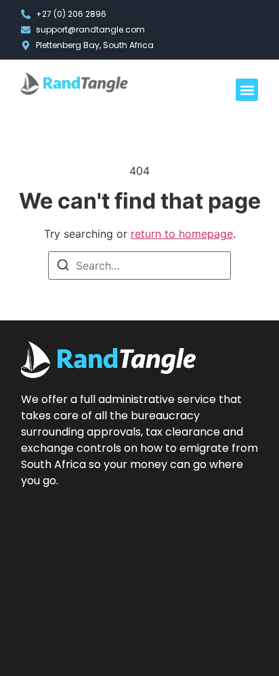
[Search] (63, 267)
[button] (247, 90)
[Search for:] (139, 265)
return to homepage (182, 233)
